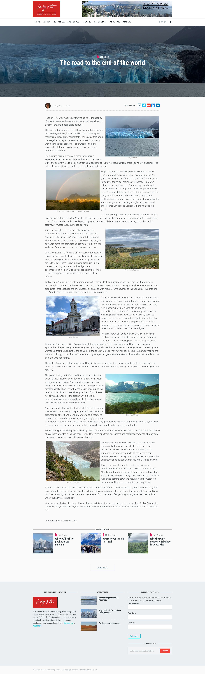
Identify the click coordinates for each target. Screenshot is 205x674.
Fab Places (73, 22)
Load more (102, 567)
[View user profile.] (48, 105)
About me (115, 22)
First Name (132, 613)
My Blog (127, 22)
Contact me (68, 623)
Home (37, 22)
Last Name (131, 623)
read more (37, 626)
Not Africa (59, 22)
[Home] (46, 9)
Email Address (134, 603)
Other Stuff (100, 22)
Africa (47, 22)
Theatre (86, 22)
